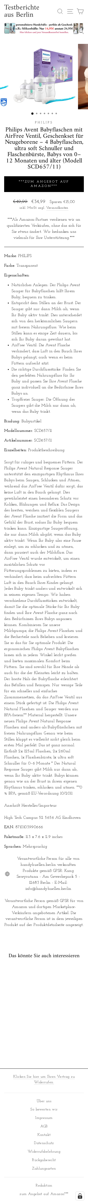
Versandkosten (57, 208)
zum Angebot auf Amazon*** (44, 1194)
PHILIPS (44, 122)
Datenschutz (44, 1143)
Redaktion (44, 1186)
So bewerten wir (43, 1109)
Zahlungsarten (44, 1169)
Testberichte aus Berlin (21, 11)
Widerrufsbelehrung (44, 1152)
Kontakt (44, 1135)
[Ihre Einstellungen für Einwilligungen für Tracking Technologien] (80, 1196)
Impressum (44, 1118)
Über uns (44, 1101)
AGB (43, 1126)
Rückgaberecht (44, 1160)
